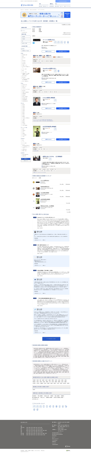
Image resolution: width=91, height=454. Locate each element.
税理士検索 (40, 6)
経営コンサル (43, 397)
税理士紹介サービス (45, 6)
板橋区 (56, 381)
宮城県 (34, 427)
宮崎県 (39, 434)
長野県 (39, 430)
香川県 (41, 433)
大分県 (36, 434)
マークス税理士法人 (45, 180)
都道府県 (23, 36)
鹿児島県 (41, 434)
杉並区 (44, 381)
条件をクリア (26, 160)
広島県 (34, 433)
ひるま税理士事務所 (45, 192)
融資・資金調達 (57, 395)
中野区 (41, 381)
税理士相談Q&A (51, 6)
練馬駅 (65, 356)
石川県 (32, 430)
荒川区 (53, 381)
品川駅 (39, 357)
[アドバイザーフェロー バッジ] (34, 409)
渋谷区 (42, 368)
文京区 (43, 356)
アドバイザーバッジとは (66, 34)
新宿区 (41, 356)
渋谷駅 (54, 356)
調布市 (52, 383)
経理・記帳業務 (40, 395)
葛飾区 (65, 381)
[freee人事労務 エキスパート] (40, 406)
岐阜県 (41, 430)
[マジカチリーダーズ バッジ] (66, 406)
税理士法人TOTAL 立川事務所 (47, 205)
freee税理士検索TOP (55, 444)
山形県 (39, 427)
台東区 (46, 356)
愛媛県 (43, 433)
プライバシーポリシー (37, 450)
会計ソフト (61, 6)
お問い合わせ (42, 450)
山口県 (36, 433)
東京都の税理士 (27, 9)
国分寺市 (64, 383)
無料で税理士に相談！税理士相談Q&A (57, 434)
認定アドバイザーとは (67, 6)
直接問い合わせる (48, 51)
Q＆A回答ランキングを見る (66, 24)
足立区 (62, 381)
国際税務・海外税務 (49, 397)
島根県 (29, 433)
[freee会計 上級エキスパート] (37, 406)
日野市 (61, 383)
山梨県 (36, 430)
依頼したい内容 (24, 43)
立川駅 (36, 357)
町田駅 (59, 356)
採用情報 (29, 450)
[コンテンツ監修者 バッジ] (37, 409)
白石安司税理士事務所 (45, 199)
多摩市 (68, 383)
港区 (38, 356)
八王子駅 (62, 356)
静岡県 (43, 430)
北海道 (27, 427)
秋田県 (36, 427)
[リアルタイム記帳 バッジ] (59, 406)
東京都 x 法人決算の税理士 (33, 9)
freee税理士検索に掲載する (63, 1)
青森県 (29, 427)
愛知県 (46, 430)
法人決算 (63, 422)
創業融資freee (54, 441)
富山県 (29, 430)
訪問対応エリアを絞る (25, 50)
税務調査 (62, 395)
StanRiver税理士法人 (45, 186)
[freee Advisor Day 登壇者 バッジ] (47, 406)
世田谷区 (34, 381)
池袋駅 (57, 356)
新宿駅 (51, 356)
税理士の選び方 (57, 6)
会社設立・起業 (46, 395)
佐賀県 (29, 434)
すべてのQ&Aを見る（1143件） (51, 338)
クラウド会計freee (54, 440)
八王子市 (38, 383)
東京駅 (49, 356)
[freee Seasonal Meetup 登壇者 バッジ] (50, 406)
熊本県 (34, 434)
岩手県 (32, 427)
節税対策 (51, 395)
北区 (50, 381)
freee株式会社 (22, 450)
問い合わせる (68, 184)
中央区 (36, 356)
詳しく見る (61, 184)
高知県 (46, 433)
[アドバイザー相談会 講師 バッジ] (53, 406)
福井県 (34, 430)
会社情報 (26, 450)
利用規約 (32, 450)
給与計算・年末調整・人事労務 (58, 397)
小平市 (58, 383)
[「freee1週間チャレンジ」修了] (56, 406)
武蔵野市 (41, 383)
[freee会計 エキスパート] (34, 406)
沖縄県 (44, 434)
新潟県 (27, 430)
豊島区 (47, 381)
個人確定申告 (34, 395)
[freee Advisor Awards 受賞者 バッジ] (43, 406)
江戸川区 (34, 383)
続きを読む (36, 238)
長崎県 (32, 434)
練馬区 (59, 381)
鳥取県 (27, 433)
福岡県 (27, 434)
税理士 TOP (22, 9)
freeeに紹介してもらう (63, 51)
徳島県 (39, 433)
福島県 (41, 427)
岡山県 (32, 433)
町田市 (55, 383)
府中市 (45, 383)
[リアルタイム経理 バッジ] (63, 406)
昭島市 (48, 383)
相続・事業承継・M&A (35, 397)
